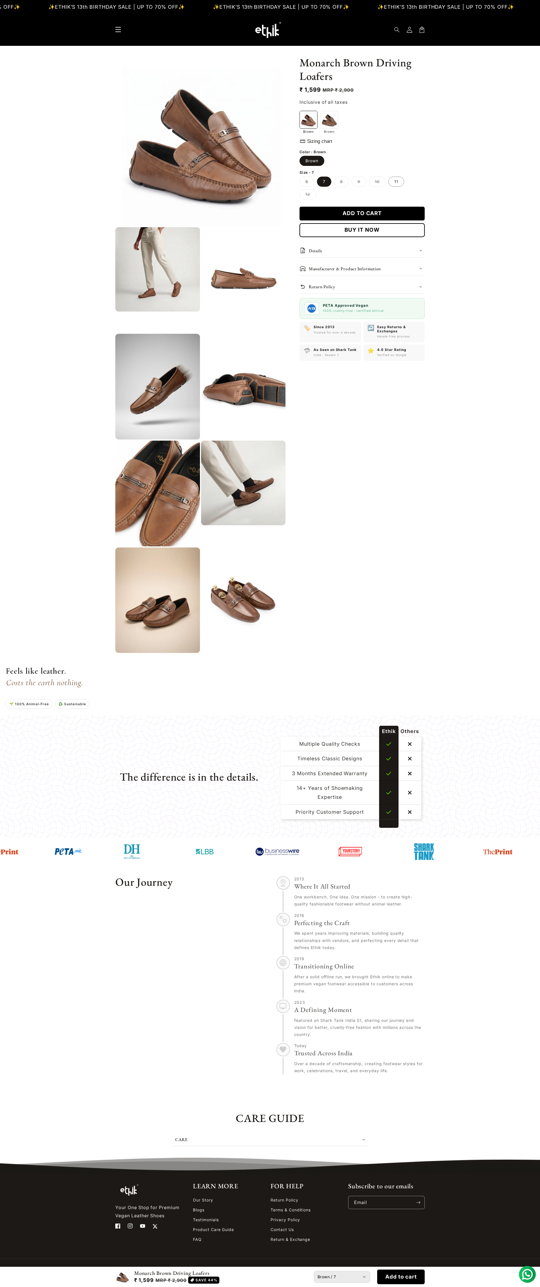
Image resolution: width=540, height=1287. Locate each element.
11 (396, 181)
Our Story (203, 1200)
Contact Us (282, 1229)
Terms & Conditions (291, 1209)
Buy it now (362, 230)
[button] (397, 30)
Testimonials (206, 1219)
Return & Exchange (290, 1239)
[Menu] (118, 30)
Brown (311, 160)
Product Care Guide (213, 1229)
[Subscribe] (418, 1202)
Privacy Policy (285, 1219)
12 (310, 195)
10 (380, 183)
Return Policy (284, 1200)
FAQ (197, 1239)
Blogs (198, 1209)
